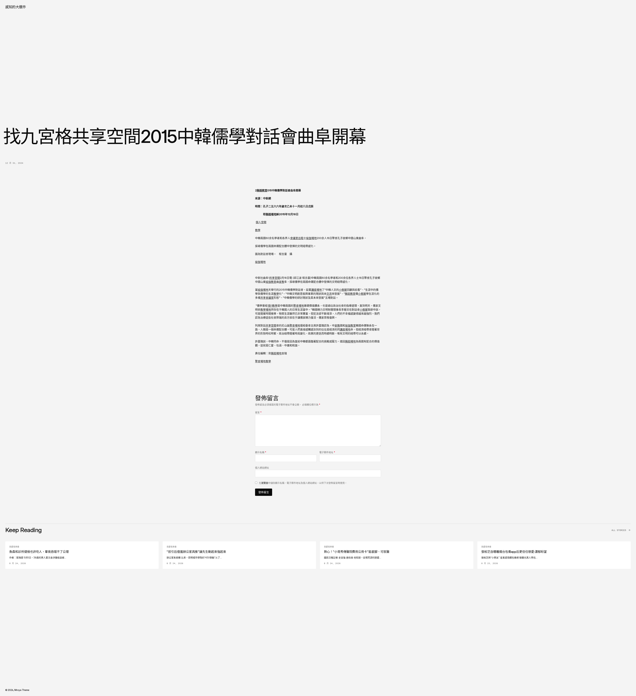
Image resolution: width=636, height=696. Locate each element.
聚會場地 (298, 305)
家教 (281, 281)
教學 (257, 230)
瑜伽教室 (271, 281)
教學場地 (265, 309)
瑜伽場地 (311, 238)
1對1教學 (272, 305)
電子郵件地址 (327, 452)
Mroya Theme (21, 690)
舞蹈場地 (271, 214)
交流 (329, 293)
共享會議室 (267, 297)
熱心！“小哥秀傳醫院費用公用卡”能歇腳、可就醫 (356, 551)
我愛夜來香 (14, 547)
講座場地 (316, 289)
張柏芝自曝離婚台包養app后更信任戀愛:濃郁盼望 (514, 551)
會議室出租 (296, 238)
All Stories (618, 530)
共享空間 (274, 277)
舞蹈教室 (262, 190)
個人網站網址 (262, 467)
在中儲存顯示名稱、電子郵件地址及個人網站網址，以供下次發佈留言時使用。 (303, 482)
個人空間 (261, 222)
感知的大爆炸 (15, 7)
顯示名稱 (260, 452)
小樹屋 (343, 289)
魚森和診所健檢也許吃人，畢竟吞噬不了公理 (39, 551)
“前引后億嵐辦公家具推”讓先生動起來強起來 (196, 551)
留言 (258, 412)
